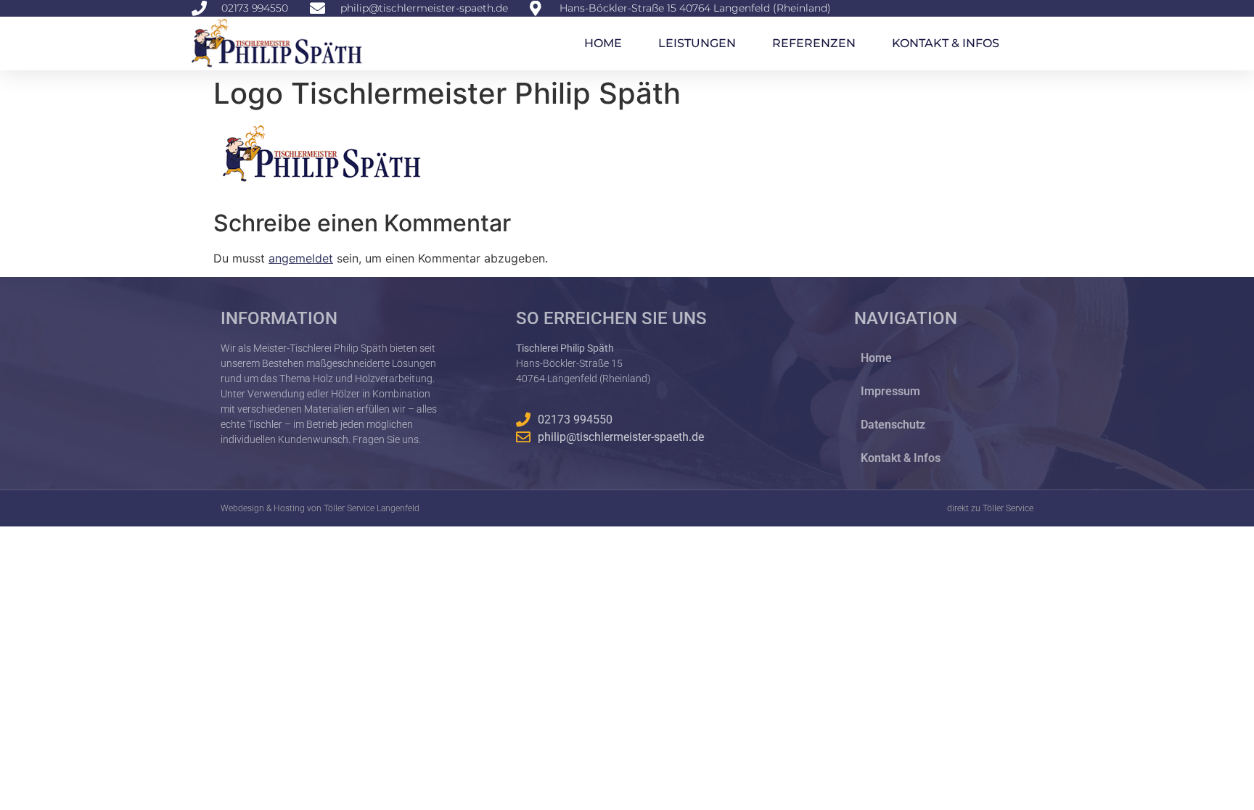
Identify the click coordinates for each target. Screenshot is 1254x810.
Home (603, 43)
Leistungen (697, 43)
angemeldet (301, 258)
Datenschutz (893, 424)
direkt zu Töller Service (990, 508)
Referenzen (814, 43)
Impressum (890, 391)
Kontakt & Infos (945, 43)
